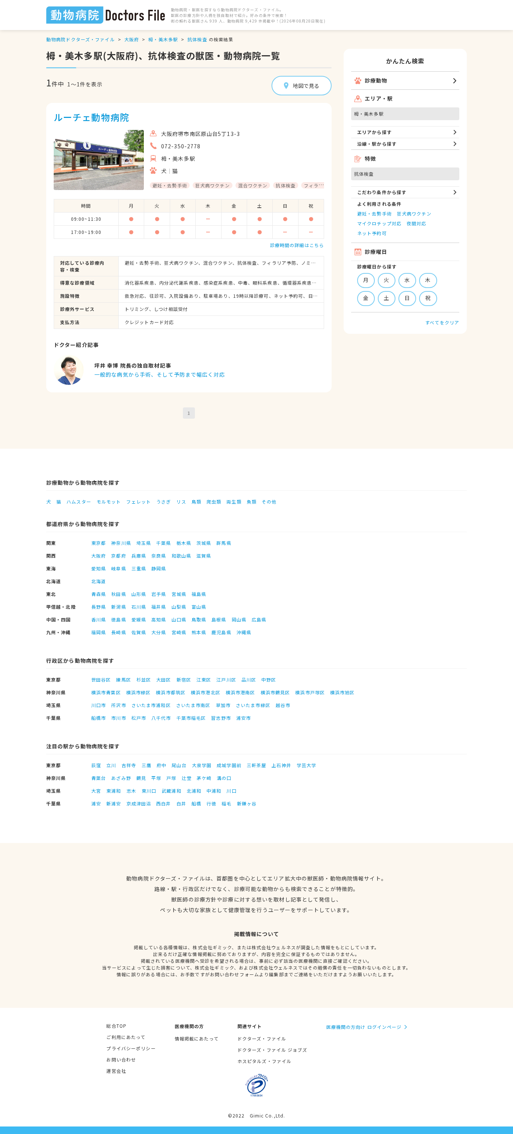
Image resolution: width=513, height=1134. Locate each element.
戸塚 (171, 778)
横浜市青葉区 (106, 692)
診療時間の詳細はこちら (297, 245)
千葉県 (163, 543)
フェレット (138, 501)
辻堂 (187, 778)
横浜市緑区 (138, 692)
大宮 (96, 790)
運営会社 (116, 1071)
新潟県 (118, 606)
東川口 (149, 790)
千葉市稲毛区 (191, 718)
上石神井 (281, 765)
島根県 (218, 619)
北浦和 (194, 790)
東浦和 (113, 790)
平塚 (156, 778)
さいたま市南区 (193, 705)
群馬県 (223, 543)
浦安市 (243, 718)
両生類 (233, 501)
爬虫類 (214, 501)
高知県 (158, 619)
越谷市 (283, 705)
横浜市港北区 (205, 692)
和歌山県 (181, 555)
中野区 (268, 679)
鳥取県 (199, 619)
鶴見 (141, 778)
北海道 (98, 581)
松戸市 (138, 718)
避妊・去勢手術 (374, 213)
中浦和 (214, 790)
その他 (269, 501)
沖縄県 (244, 632)
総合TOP (116, 1025)
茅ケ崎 (204, 778)
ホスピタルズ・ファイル (264, 1061)
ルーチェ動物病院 (91, 117)
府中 (161, 765)
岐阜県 (118, 568)
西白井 (163, 803)
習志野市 (221, 718)
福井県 (158, 606)
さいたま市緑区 (253, 705)
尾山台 (179, 765)
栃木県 (184, 543)
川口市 (98, 705)
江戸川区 (226, 679)
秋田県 (118, 594)
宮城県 (179, 594)
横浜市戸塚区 (310, 692)
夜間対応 (416, 223)
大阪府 (131, 39)
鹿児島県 (221, 632)
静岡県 (158, 568)
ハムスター (78, 501)
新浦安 (113, 803)
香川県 (98, 619)
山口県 (179, 619)
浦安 (96, 803)
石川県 (138, 606)
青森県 (98, 594)
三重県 (138, 568)
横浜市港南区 (240, 692)
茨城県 (203, 543)
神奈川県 (121, 543)
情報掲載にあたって (197, 1038)
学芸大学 (306, 765)
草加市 (223, 705)
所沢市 (118, 705)
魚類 (251, 501)
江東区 (203, 679)
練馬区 (123, 679)
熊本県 (199, 632)
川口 (231, 790)
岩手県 (158, 594)
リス (181, 501)
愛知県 (98, 568)
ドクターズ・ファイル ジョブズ (272, 1050)
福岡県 (98, 632)
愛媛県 (138, 619)
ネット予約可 (372, 233)
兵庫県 (138, 555)
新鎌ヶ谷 (246, 803)
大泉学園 (201, 765)
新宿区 (184, 679)
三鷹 (146, 765)
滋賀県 (203, 555)
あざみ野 (121, 778)
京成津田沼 (139, 803)
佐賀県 (138, 632)
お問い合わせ (121, 1059)
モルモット (109, 501)
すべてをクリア (442, 322)
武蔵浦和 (171, 790)
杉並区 (143, 679)
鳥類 (196, 501)
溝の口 (224, 778)
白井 (181, 803)
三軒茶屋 (256, 765)
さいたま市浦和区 (151, 705)
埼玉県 (143, 543)
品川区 (248, 679)
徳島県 (118, 619)
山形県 (138, 594)
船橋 (196, 803)
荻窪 (96, 765)
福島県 (199, 594)
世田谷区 (101, 679)
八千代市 (161, 718)
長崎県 (118, 632)
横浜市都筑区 (171, 692)
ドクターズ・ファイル (261, 1038)
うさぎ (163, 501)
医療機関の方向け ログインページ (364, 1027)
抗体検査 (197, 39)
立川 (111, 765)
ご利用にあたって (125, 1037)
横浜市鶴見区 (275, 692)
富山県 (199, 606)
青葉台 (98, 778)
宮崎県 (179, 632)
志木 (131, 790)
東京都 (98, 543)
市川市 (118, 718)
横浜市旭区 (342, 692)
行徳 (211, 803)
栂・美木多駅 (163, 39)
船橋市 (98, 718)
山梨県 (179, 606)
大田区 (163, 679)
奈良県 (158, 555)
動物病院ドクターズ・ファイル (80, 39)
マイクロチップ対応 (379, 223)
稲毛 (226, 803)
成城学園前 (229, 765)
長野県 (98, 606)
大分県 (158, 632)
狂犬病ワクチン (414, 213)
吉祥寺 (129, 765)
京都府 (118, 555)
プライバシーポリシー (130, 1048)
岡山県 (239, 619)
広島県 (259, 619)
